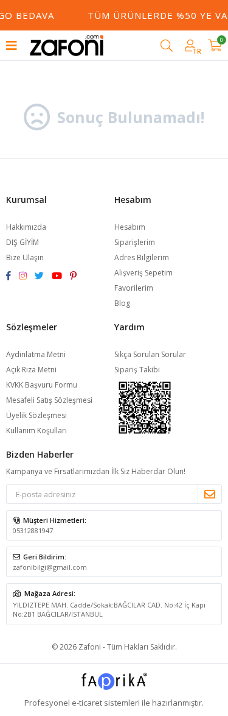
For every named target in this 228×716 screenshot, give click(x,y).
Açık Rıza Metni (31, 369)
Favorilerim (133, 288)
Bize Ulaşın (25, 257)
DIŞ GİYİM (22, 242)
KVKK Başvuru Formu (41, 385)
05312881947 (33, 530)
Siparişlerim (134, 242)
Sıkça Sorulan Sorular (150, 354)
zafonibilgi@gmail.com (50, 567)
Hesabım (129, 227)
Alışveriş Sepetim (143, 273)
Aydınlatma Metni (36, 354)
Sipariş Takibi (137, 369)
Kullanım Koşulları (36, 430)
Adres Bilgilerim (141, 257)
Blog (122, 303)
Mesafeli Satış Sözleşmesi (49, 400)
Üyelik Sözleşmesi (36, 415)
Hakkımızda (26, 227)
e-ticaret (87, 702)
